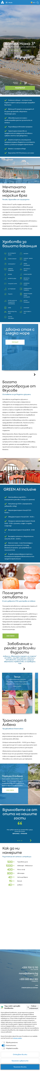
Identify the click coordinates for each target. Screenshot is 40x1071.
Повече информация (33, 1007)
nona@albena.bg (28, 973)
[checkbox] (9, 1042)
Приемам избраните (20, 1061)
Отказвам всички (20, 1054)
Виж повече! (11, 636)
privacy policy (17, 1038)
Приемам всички (20, 1067)
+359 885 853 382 (28, 979)
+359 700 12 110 (30, 967)
